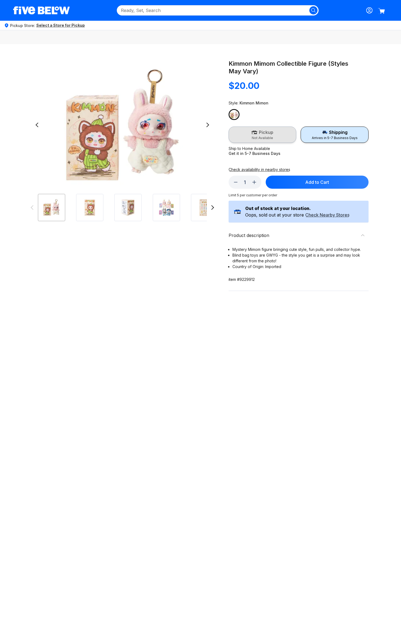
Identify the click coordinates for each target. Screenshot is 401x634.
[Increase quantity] (254, 182)
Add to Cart (317, 182)
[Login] (369, 10)
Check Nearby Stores (327, 215)
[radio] (263, 135)
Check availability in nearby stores (259, 169)
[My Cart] (381, 11)
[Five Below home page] (41, 10)
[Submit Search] (313, 10)
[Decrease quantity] (235, 182)
